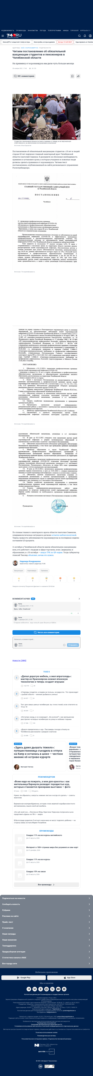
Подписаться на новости (13, 898)
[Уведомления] (85, 36)
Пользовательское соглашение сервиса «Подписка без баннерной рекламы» (46, 1039)
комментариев (25, 76)
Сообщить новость (11, 904)
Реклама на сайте (10, 916)
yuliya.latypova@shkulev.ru (65, 1016)
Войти (20, 646)
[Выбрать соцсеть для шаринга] (78, 76)
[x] (52, 989)
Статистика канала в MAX (14, 957)
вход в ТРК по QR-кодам (51, 552)
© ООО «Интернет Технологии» (46, 1061)
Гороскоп (74, 30)
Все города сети (9, 963)
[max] (46, 989)
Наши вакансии (9, 940)
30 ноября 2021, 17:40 (19, 68)
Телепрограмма (54, 30)
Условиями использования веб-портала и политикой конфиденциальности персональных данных (46, 1026)
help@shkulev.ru (51, 1012)
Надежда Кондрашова (30, 561)
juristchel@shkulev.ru (69, 1010)
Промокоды (21, 30)
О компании (7, 928)
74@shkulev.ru (56, 1009)
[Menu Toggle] (2, 36)
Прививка (44, 570)
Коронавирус (31, 570)
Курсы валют (85, 30)
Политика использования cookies (46, 1032)
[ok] (40, 989)
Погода (43, 30)
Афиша (66, 30)
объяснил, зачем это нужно (41, 555)
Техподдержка (9, 946)
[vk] (34, 989)
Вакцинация (18, 570)
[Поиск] (79, 36)
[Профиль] (90, 36)
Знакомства (33, 30)
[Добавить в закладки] (72, 76)
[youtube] (58, 989)
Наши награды (9, 934)
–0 (78, 613)
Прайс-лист (7, 922)
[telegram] (29, 989)
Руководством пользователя (46, 1023)
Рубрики (6, 910)
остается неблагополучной (64, 535)
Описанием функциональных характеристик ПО (46, 1024)
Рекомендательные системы (46, 1036)
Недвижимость (7, 30)
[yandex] (64, 989)
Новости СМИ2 (19, 660)
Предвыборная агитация (13, 952)
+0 (71, 613)
